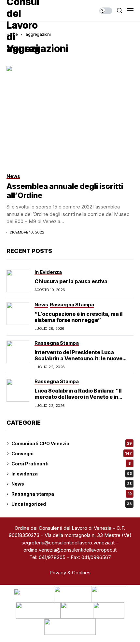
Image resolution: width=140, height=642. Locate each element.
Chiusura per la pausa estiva (71, 281)
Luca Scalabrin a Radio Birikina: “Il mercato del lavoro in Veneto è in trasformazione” (78, 396)
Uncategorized (71, 504)
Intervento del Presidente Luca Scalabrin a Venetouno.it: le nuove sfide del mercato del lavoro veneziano (84, 358)
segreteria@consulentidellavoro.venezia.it (68, 543)
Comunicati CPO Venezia (71, 443)
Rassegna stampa (71, 494)
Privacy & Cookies (70, 572)
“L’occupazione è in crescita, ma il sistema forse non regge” (78, 317)
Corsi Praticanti (71, 463)
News (71, 484)
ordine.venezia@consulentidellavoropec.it (70, 550)
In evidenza (71, 473)
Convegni (71, 453)
